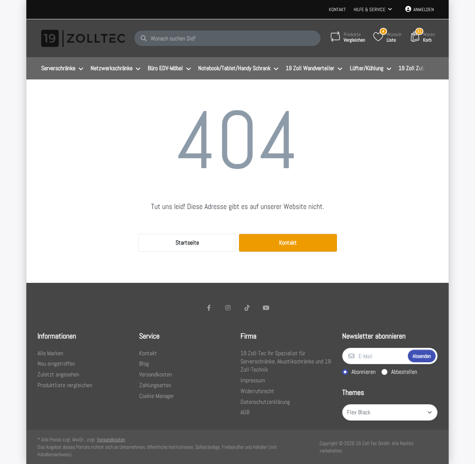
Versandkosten (111, 439)
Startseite (187, 242)
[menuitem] (62, 68)
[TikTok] (247, 308)
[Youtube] (266, 308)
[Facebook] (209, 308)
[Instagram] (228, 308)
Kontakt (337, 9)
